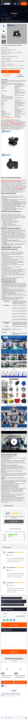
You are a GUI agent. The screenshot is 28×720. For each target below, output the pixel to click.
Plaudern (24, 3)
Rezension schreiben (14, 521)
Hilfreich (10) (11, 570)
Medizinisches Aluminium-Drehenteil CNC (11, 598)
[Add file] (2, 717)
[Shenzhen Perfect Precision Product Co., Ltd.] (7, 3)
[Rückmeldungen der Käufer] (14, 442)
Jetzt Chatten (14, 625)
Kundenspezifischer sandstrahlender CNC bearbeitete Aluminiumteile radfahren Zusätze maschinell (20, 676)
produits (7, 18)
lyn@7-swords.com (7, 1)
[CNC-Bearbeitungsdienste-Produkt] (17, 34)
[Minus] (26, 686)
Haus (2, 18)
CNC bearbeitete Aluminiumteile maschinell (11, 20)
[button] (4, 43)
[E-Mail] (14, 620)
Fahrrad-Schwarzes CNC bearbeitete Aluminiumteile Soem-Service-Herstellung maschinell (7, 676)
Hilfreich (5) (11, 555)
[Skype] (7, 620)
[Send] (26, 717)
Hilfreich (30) (11, 585)
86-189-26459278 (22, 1)
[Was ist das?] (10, 620)
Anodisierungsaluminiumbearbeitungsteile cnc (12, 604)
